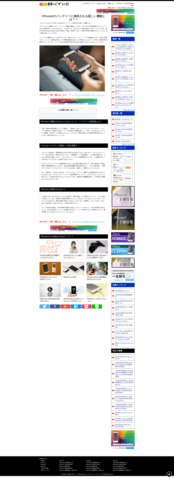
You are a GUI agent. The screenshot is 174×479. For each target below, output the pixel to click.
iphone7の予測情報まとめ (66, 462)
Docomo (119, 175)
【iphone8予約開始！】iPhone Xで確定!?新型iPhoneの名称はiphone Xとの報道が (124, 406)
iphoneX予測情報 (51, 23)
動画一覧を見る (128, 110)
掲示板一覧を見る (127, 144)
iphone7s (43, 464)
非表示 (75, 110)
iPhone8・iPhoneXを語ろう (123, 141)
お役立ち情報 (44, 468)
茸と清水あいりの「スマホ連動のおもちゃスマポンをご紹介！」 (124, 105)
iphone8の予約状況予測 (119, 464)
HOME (42, 23)
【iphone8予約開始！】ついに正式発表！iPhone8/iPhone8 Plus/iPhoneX (124, 390)
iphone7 (43, 462)
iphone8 (43, 466)
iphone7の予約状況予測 (65, 464)
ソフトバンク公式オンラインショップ (88, 95)
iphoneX (88, 460)
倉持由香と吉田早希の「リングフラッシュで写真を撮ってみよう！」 (124, 79)
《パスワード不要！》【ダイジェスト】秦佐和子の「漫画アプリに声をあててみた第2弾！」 (124, 46)
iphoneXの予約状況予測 (92, 464)
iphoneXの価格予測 (91, 466)
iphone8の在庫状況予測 (119, 468)
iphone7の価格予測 (64, 466)
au (117, 164)
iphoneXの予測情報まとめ (93, 462)
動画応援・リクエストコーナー (124, 119)
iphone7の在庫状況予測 (65, 468)
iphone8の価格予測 (118, 466)
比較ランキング (45, 470)
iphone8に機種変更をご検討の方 (122, 470)
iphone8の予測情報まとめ (120, 462)
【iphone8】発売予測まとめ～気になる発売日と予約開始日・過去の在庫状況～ (124, 364)
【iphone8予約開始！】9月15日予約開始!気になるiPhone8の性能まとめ (124, 382)
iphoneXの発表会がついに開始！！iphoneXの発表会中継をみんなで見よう (124, 398)
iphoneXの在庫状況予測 (92, 468)
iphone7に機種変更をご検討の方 (68, 470)
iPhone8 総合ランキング (122, 290)
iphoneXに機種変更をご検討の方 (95, 470)
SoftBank (119, 153)
